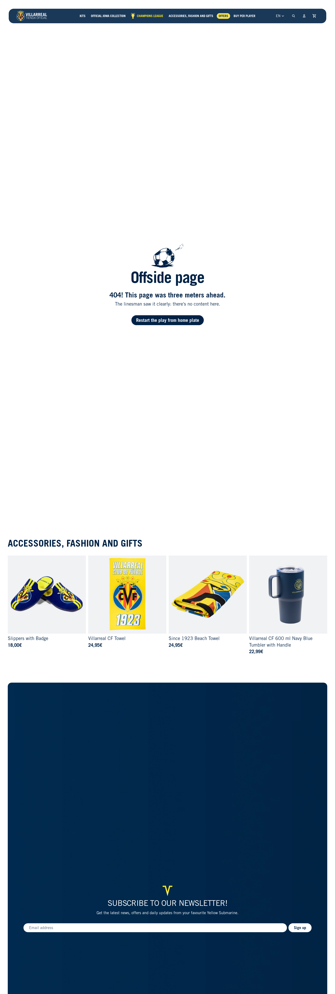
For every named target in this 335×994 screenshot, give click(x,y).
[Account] (304, 16)
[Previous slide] (13, 594)
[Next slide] (80, 594)
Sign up (300, 928)
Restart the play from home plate (167, 320)
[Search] (293, 16)
